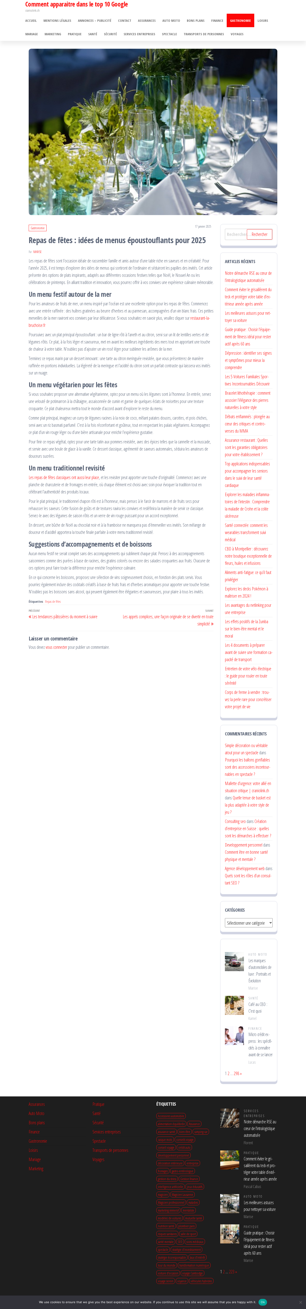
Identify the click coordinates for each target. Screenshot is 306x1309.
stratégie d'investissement (186, 1249)
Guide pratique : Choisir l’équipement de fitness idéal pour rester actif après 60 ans (248, 336)
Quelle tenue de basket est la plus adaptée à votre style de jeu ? (248, 805)
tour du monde (166, 1265)
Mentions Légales (57, 20)
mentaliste (188, 1210)
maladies (193, 1202)
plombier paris (186, 1226)
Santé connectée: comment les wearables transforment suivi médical (246, 532)
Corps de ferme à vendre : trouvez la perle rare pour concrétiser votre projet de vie (248, 699)
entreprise (192, 1163)
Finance (217, 20)
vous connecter (56, 647)
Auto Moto (171, 20)
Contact (124, 20)
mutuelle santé (193, 1218)
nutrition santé (166, 1226)
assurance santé (166, 1131)
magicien (163, 1194)
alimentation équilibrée (171, 1124)
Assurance (194, 1124)
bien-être (184, 1131)
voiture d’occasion (168, 1273)
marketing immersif (168, 1210)
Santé (92, 34)
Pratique (75, 34)
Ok (263, 1302)
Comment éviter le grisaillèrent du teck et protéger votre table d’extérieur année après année (248, 296)
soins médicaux (194, 1241)
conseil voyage (166, 1147)
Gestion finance (189, 1179)
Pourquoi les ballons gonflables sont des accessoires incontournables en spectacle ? (247, 767)
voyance (182, 1281)
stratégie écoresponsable (172, 1257)
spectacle (163, 1249)
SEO (180, 1241)
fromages (163, 1171)
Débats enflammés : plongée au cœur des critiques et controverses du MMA (247, 424)
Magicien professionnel (171, 1202)
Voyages (237, 34)
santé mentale (166, 1241)
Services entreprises (139, 34)
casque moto (165, 1139)
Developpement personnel (243, 845)
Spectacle (169, 34)
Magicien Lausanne (182, 1194)
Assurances (147, 20)
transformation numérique (194, 1265)
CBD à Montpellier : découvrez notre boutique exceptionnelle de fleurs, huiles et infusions (248, 556)
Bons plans (196, 20)
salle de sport (188, 1234)
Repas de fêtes (53, 601)
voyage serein (165, 1281)
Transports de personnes (204, 34)
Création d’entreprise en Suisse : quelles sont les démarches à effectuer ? (248, 828)
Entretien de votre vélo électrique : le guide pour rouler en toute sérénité (248, 676)
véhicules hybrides (201, 1281)
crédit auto (184, 1147)
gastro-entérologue (182, 1171)
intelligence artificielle (170, 1186)
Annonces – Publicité (94, 20)
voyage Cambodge (192, 1273)
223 (231, 1272)
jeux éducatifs (195, 1186)
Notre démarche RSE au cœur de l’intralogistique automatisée (260, 1128)
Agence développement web (245, 868)
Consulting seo (235, 821)
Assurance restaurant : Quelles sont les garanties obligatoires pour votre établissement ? (246, 447)
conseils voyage (185, 1139)
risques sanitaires (167, 1234)
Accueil (31, 20)
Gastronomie (240, 20)
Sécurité (110, 34)
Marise (37, 252)
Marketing (53, 34)
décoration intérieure (170, 1163)
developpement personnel (173, 1155)
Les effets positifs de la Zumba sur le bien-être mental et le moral (246, 628)
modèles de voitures (169, 1218)
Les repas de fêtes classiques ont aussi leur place (64, 477)
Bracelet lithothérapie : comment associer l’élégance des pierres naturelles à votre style (247, 400)
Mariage (31, 34)
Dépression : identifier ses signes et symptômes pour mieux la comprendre (248, 360)
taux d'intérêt (197, 1257)
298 (236, 1073)
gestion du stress (167, 1179)
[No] (300, 1302)
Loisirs (263, 20)
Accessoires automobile (171, 1116)
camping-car (200, 1131)
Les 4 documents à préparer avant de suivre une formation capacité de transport (249, 652)
